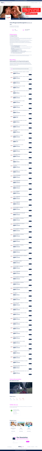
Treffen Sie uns (26, 18)
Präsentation (13, 18)
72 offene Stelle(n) (21, 431)
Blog (11, 2)
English (11, 448)
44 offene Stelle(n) (29, 431)
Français (9, 448)
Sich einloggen (32, 2)
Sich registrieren (36, 2)
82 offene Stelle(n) (13, 431)
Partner (19, 448)
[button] (12, 433)
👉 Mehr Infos (25, 0)
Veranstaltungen (8, 2)
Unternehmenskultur (22, 18)
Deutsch (13, 448)
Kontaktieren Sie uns (16, 448)
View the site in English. (24, 450)
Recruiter (39, 2)
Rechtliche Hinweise (22, 448)
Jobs (5, 2)
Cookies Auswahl (26, 448)
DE (27, 2)
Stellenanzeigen (17, 18)
